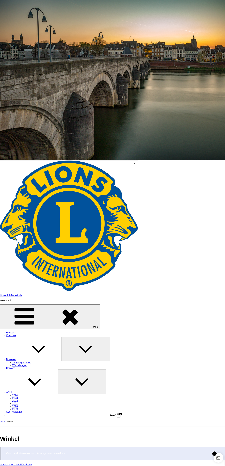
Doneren (11, 359)
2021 (15, 403)
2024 (15, 395)
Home (2, 421)
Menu (96, 327)
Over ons (11, 335)
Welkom (10, 332)
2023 (15, 398)
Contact (10, 368)
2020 (15, 406)
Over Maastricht (14, 412)
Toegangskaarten (21, 362)
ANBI (9, 392)
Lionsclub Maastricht (11, 295)
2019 (15, 409)
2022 (15, 400)
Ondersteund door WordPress (16, 464)
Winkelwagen (19, 365)
